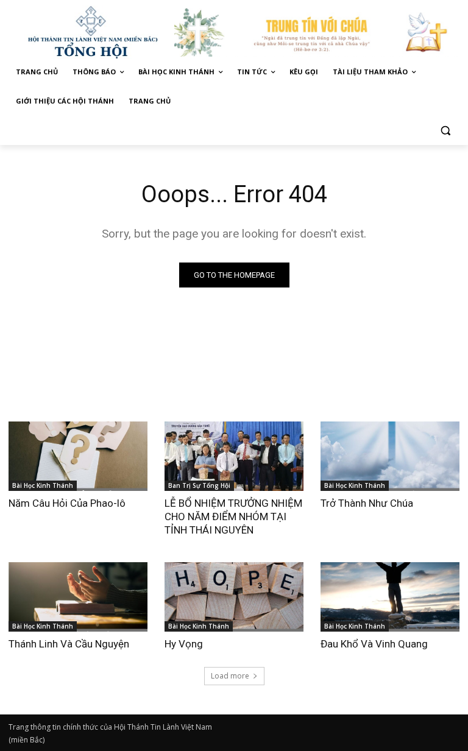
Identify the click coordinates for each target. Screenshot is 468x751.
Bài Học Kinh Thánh (42, 485)
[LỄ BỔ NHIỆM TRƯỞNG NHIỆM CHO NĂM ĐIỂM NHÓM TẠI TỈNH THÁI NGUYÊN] (234, 456)
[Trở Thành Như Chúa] (390, 456)
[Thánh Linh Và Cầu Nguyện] (78, 597)
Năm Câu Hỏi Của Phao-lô (67, 503)
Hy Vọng (185, 644)
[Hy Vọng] (234, 597)
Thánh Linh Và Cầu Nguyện (69, 644)
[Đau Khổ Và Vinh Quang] (390, 597)
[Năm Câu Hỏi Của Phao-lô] (78, 456)
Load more (230, 676)
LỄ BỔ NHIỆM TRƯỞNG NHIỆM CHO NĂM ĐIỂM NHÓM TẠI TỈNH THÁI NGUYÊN (233, 516)
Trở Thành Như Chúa (367, 503)
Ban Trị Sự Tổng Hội (199, 485)
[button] (445, 130)
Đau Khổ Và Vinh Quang (375, 644)
